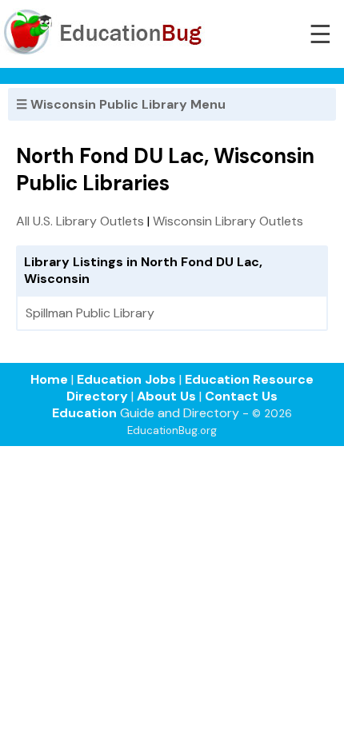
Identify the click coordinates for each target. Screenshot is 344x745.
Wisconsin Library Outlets (228, 221)
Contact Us (241, 396)
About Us (166, 396)
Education (84, 412)
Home (49, 379)
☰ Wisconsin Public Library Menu (121, 104)
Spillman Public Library (90, 313)
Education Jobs (126, 379)
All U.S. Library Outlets (80, 221)
